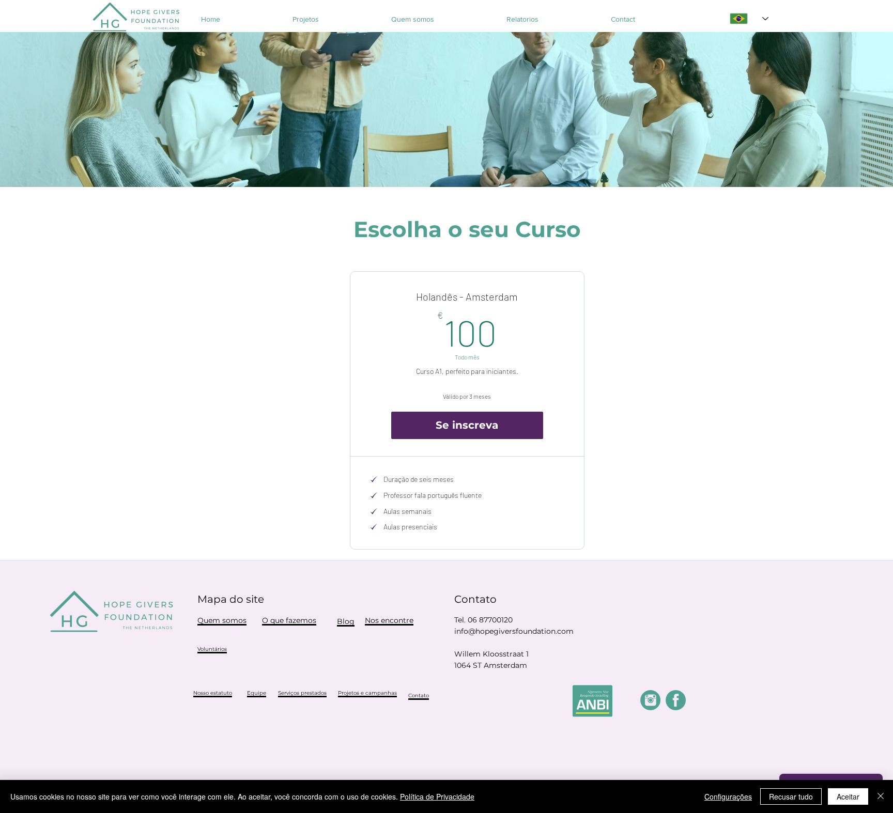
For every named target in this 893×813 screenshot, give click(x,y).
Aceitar (848, 796)
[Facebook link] (676, 700)
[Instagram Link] (650, 700)
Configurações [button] (728, 796)
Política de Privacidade (437, 796)
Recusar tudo (791, 796)
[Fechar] (880, 796)
